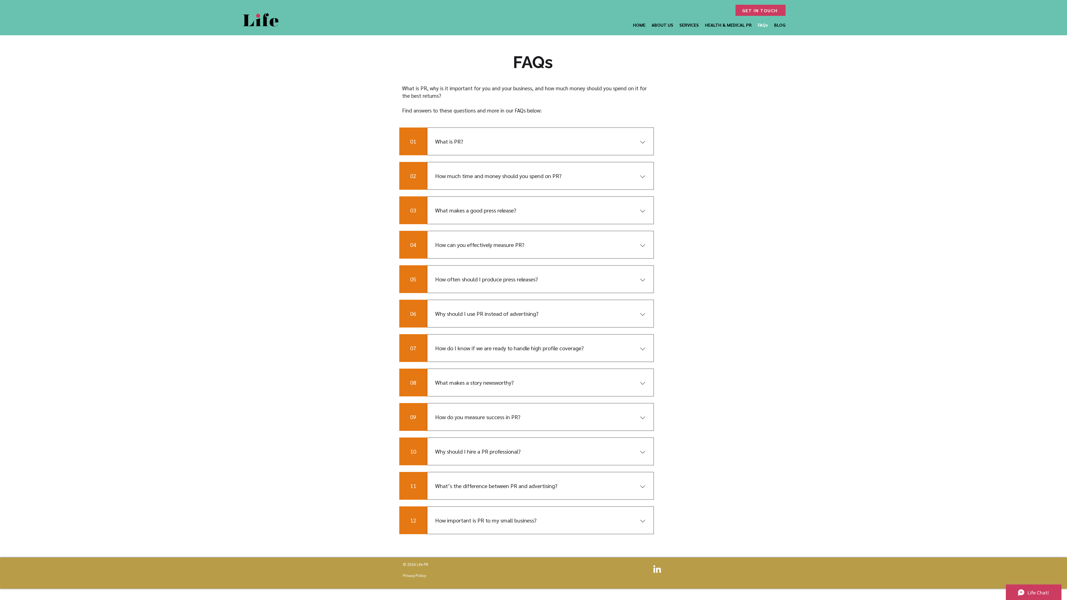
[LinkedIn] (657, 569)
